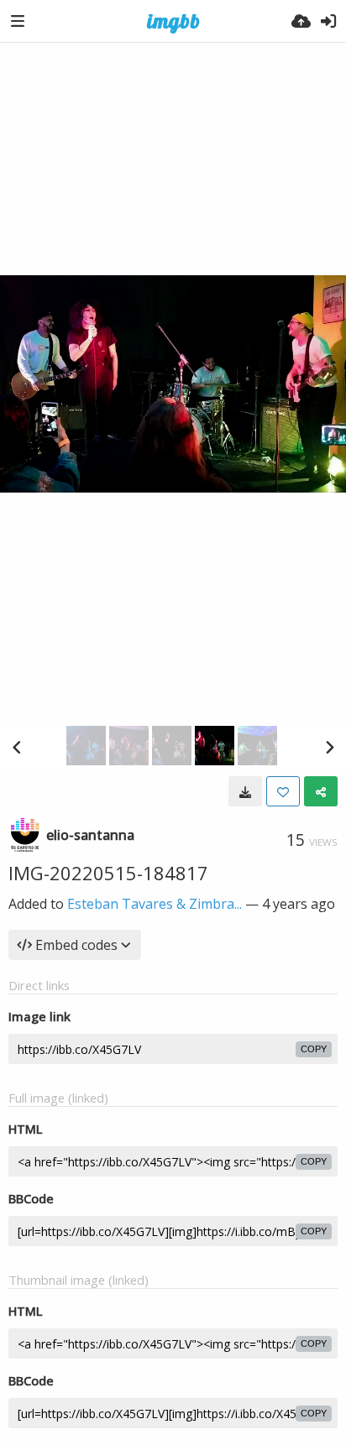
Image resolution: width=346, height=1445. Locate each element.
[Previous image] (17, 747)
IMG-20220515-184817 (108, 872)
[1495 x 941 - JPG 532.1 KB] (245, 791)
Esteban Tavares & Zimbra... (154, 904)
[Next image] (329, 747)
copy (314, 1049)
